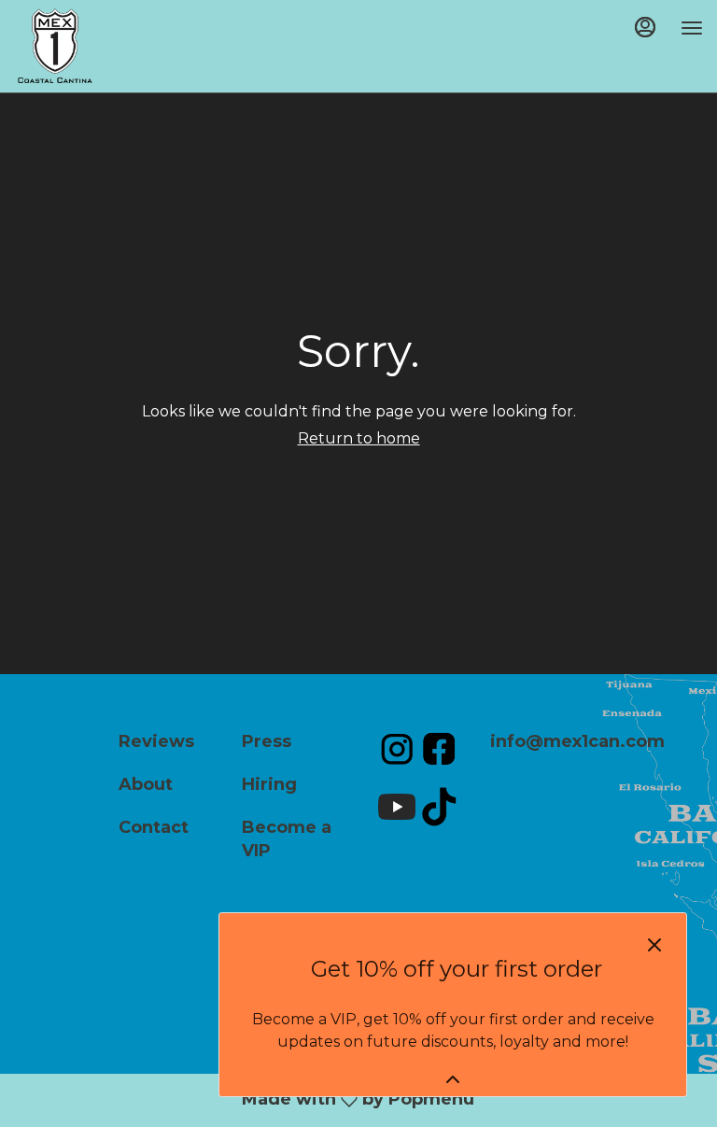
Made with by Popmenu (286, 1100)
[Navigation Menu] (691, 28)
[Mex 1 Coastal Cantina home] (98, 46)
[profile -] (645, 27)
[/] (396, 748)
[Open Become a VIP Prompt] (453, 1079)
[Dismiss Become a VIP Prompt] (654, 945)
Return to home (359, 438)
